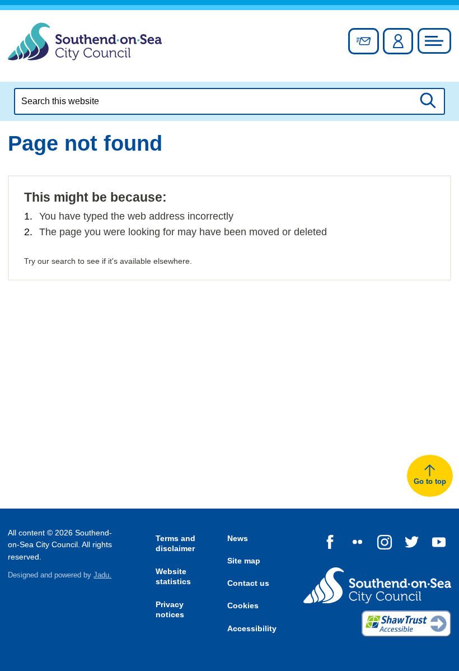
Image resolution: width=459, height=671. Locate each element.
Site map (243, 560)
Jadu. (102, 575)
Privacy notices (170, 609)
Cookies (243, 605)
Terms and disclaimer (175, 543)
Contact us (248, 583)
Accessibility (252, 628)
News (237, 538)
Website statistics (173, 576)
